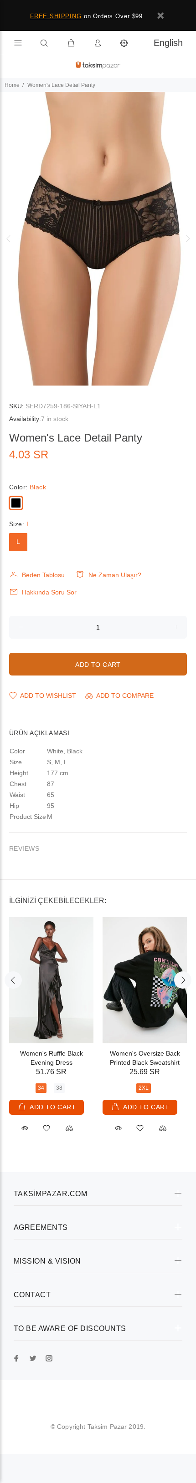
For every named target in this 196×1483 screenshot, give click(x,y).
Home (12, 85)
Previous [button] (8, 238)
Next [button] (187, 238)
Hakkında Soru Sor (49, 592)
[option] (98, 239)
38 (59, 1088)
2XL (144, 1088)
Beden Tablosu (43, 575)
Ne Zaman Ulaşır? (114, 575)
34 (41, 1088)
